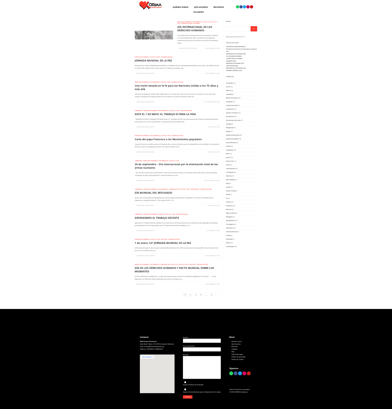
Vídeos (228, 243)
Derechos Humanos (184, 22)
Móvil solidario (230, 180)
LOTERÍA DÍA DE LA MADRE (234, 58)
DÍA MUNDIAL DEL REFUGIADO (153, 192)
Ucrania (197, 23)
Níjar (227, 183)
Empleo (161, 214)
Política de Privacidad (196, 385)
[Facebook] (241, 6)
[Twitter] (244, 6)
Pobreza (228, 202)
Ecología (228, 124)
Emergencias (230, 128)
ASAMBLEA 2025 (231, 61)
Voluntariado (230, 246)
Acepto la (193, 385)
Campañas (138, 110)
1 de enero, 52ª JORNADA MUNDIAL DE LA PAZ (163, 243)
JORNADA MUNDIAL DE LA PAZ (153, 60)
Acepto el (202, 392)
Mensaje (185, 355)
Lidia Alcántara (230, 168)
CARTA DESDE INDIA (232, 66)
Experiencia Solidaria (232, 139)
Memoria (229, 176)
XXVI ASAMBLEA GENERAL (234, 56)
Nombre (185, 337)
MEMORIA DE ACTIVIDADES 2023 (236, 68)
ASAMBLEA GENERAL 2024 (234, 70)
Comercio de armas (232, 105)
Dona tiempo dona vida (233, 120)
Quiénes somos (180, 7)
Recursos (218, 7)
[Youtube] (251, 6)
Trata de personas (231, 232)
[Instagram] (248, 6)
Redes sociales (230, 213)
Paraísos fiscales (231, 191)
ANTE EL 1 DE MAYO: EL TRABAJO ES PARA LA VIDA (165, 114)
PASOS (228, 194)
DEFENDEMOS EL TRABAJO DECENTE (157, 217)
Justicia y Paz (155, 57)
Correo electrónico (189, 346)
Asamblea (229, 94)
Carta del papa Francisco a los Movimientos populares (168, 139)
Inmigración (174, 189)
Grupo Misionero (231, 142)
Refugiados (195, 189)
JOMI (227, 154)
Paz (227, 198)
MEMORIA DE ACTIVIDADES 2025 (236, 54)
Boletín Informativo (232, 98)
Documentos (197, 22)
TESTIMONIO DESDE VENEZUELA (236, 46)
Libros (228, 165)
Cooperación (230, 109)
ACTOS (228, 87)
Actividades (229, 83)
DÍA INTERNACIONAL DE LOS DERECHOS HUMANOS (194, 28)
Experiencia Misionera (232, 135)
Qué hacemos (201, 7)
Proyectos (229, 206)
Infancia (228, 146)
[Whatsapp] (237, 6)
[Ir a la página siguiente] (217, 295)
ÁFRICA (228, 90)
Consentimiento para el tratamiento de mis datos (205, 392)
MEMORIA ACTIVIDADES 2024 (235, 63)
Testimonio (229, 228)
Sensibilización (186, 23)
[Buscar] (254, 29)
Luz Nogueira (230, 172)
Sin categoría (230, 224)
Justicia (206, 22)
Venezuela (229, 239)
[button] (181, 7)
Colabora (198, 12)
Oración (164, 239)
